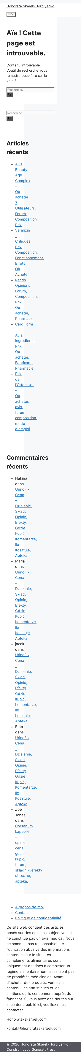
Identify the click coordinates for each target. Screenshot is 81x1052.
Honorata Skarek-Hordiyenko (30, 6)
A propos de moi (29, 907)
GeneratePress (43, 1049)
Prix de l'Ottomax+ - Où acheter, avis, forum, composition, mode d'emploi (26, 401)
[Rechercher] (9, 94)
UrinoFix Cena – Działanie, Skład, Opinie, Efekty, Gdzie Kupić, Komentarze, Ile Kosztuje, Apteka (26, 522)
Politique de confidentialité (38, 918)
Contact (22, 912)
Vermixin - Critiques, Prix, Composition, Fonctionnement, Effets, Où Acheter (29, 252)
